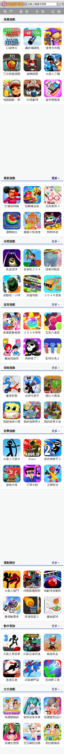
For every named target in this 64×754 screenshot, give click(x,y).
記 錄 (56, 11)
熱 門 (8, 11)
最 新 (24, 11)
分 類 (40, 11)
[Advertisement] (32, 141)
